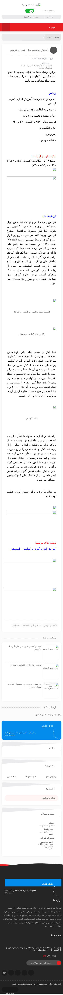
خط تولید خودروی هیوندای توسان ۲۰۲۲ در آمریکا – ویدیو (24, 685)
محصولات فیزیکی (47, 838)
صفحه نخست (53, 37)
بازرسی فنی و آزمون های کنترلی (39, 65)
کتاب (51, 849)
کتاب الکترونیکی (46, 832)
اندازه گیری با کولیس (30, 625)
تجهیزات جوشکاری (45, 844)
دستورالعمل (48, 829)
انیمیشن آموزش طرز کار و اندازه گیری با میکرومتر (25, 647)
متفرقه (51, 823)
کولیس (15, 625)
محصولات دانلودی (47, 825)
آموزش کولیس (49, 625)
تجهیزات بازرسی (46, 842)
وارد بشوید (38, 714)
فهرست (51, 27)
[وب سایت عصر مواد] (31, 5)
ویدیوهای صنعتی (45, 68)
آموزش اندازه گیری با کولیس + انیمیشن (25, 665)
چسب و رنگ (48, 846)
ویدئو (23, 65)
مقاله (50, 834)
